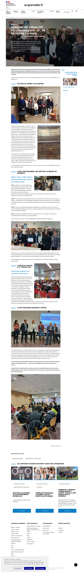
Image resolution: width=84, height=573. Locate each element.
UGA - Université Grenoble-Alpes (17, 549)
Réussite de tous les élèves (17, 458)
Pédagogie (51, 11)
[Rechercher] (72, 12)
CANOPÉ (28, 537)
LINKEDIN (60, 528)
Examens (33, 11)
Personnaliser (17, 568)
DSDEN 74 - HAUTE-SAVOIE (16, 535)
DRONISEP (13, 543)
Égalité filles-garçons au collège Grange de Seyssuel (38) (21, 494)
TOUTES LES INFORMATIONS (68, 87)
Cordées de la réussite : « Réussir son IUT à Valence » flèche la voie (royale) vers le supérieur (67, 493)
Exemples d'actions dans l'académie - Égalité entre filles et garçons (44, 494)
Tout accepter (40, 568)
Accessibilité (76, 11)
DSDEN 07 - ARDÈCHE (15, 527)
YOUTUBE (60, 532)
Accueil (7, 17)
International (39, 487)
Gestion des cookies (54, 567)
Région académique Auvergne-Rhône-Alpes (8, 12)
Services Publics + (30, 543)
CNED (28, 535)
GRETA (12, 547)
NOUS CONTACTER (46, 526)
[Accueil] (12, 5)
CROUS (12, 555)
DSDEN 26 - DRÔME (15, 529)
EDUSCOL (29, 533)
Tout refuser (29, 568)
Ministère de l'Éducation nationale (33, 526)
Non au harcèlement (31, 541)
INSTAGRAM (61, 530)
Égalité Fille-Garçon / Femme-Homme (33, 458)
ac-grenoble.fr (33, 5)
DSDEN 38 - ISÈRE (14, 531)
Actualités (12, 17)
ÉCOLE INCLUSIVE (15, 537)
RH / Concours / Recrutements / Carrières (40, 12)
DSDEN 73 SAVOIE (15, 533)
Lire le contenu (22, 510)
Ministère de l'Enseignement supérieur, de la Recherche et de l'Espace (33, 530)
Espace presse (45, 530)
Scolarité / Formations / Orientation (23, 12)
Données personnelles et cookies (36, 562)
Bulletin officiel (30, 539)
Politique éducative (58, 11)
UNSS (12, 545)
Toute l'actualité (46, 528)
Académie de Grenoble (15, 11)
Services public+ (61, 567)
